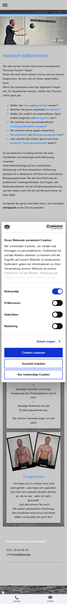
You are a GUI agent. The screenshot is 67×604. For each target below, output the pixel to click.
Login (62, 592)
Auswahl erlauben (33, 363)
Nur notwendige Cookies (33, 374)
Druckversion (13, 592)
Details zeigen (46, 341)
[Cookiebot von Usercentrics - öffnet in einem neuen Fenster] (47, 227)
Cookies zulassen (33, 352)
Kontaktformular (21, 554)
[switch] (57, 303)
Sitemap (28, 592)
